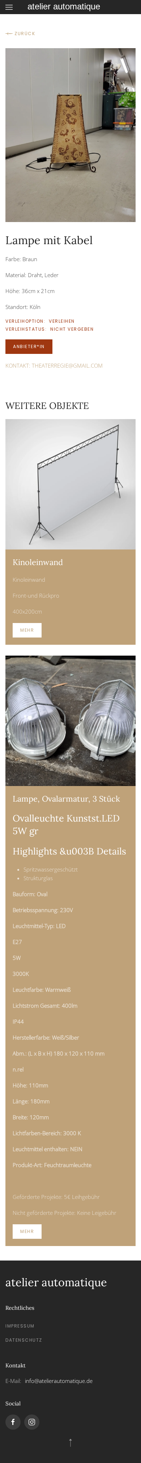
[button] (9, 7)
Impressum (20, 1326)
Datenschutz (23, 1340)
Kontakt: (54, 365)
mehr (27, 630)
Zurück (24, 33)
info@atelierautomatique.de (59, 1380)
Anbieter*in (29, 346)
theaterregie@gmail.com (67, 365)
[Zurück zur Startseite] (70, 7)
